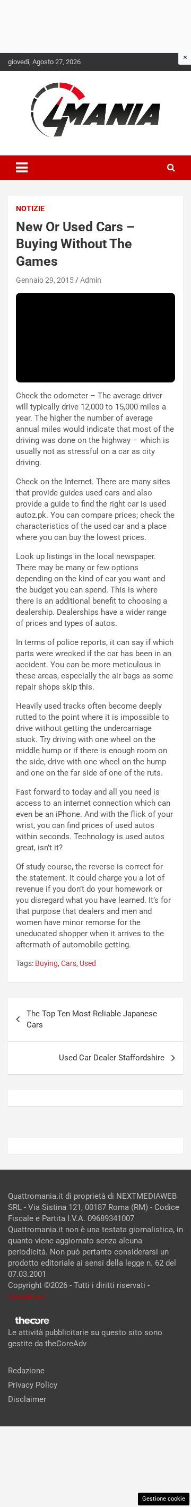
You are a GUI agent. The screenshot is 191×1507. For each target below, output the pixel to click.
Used (88, 963)
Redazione (26, 1370)
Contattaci (26, 1296)
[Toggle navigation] (22, 167)
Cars (68, 963)
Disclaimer (27, 1399)
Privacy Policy (32, 1385)
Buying (46, 963)
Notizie (30, 208)
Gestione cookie (163, 1498)
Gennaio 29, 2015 (45, 280)
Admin (90, 280)
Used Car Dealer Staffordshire (111, 1057)
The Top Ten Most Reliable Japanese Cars (92, 1019)
